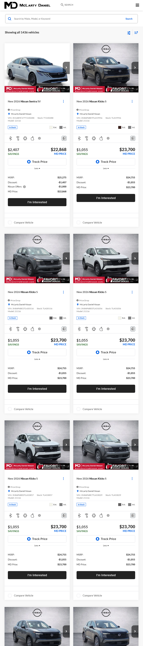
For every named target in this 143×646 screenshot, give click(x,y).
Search (129, 18)
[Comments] (64, 138)
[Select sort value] (135, 32)
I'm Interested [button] (37, 202)
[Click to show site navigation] (137, 5)
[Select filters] (129, 32)
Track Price (39, 161)
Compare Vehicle (23, 222)
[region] (37, 184)
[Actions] (63, 101)
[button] (66, 68)
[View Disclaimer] (40, 138)
